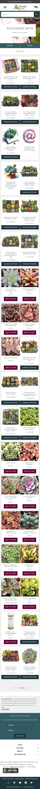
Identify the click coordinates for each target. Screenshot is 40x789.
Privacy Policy (28, 787)
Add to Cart (10, 299)
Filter (10, 46)
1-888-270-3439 (15, 767)
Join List (20, 736)
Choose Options (11, 87)
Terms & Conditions (14, 787)
